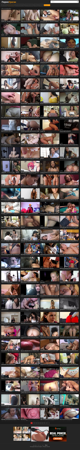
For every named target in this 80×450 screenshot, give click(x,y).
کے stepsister (42, 200)
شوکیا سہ (42, 145)
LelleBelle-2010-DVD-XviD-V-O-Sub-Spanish (48, 323)
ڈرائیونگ (23, 296)
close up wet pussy (24, 351)
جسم (5, 173)
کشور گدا (70, 173)
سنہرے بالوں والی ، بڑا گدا (49, 145)
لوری (11, 36)
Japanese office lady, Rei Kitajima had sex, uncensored (30, 89)
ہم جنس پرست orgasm (63, 214)
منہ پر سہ (3, 420)
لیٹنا (10, 379)
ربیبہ (36, 132)
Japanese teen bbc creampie (6, 282)
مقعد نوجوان (23, 420)
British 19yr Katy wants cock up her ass (67, 48)
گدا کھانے (67, 255)
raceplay (66, 145)
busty (69, 36)
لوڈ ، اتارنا (9, 173)
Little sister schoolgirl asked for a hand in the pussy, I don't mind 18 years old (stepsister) (69, 117)
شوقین (65, 36)
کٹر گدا (72, 200)
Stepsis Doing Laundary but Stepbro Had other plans (49, 254)
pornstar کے (50, 365)
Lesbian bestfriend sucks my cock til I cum (29, 295)
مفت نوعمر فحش (28, 132)
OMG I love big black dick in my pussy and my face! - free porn (49, 419)
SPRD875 (42, 158)
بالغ (64, 420)
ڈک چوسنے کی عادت (63, 63)
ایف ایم (29, 228)
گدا (73, 49)
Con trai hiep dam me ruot (6, 144)
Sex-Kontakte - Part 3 (25, 48)
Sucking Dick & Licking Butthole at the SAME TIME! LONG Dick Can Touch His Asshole (69, 295)
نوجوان (2, 159)
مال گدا (72, 324)
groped (13, 173)
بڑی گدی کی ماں (26, 338)
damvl (8, 145)
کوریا (63, 104)
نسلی (61, 187)
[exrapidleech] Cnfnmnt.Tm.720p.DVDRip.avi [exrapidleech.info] (69, 103)
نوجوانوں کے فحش (45, 104)
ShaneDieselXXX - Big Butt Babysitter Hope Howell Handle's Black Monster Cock (30, 103)
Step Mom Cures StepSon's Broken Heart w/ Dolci (69, 34)
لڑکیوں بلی (23, 63)
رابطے (43, 445)
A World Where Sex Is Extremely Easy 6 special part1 (30, 117)
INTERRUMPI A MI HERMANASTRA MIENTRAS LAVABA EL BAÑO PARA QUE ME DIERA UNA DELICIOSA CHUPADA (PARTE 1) (30, 240)
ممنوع (35, 200)
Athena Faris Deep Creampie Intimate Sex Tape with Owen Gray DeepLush (49, 34)
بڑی (3, 63)
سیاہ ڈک (61, 173)
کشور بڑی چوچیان (58, 145)
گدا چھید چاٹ (62, 296)
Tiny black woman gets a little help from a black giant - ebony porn (69, 21)
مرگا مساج (10, 104)
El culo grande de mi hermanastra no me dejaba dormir (49, 48)
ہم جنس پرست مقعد (14, 77)
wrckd (48, 393)
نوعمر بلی (3, 187)
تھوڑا (66, 22)
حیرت (38, 200)
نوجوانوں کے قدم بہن (33, 365)
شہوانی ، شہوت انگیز (68, 104)
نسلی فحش (29, 104)
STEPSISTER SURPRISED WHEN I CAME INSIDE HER (49, 62)
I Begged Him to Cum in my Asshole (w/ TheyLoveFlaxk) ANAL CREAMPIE (49, 364)
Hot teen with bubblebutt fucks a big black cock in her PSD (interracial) (69, 172)
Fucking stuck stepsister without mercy (28, 199)
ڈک (40, 420)
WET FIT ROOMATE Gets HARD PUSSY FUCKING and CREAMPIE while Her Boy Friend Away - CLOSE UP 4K (30, 158)
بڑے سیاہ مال (46, 338)
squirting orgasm (14, 159)
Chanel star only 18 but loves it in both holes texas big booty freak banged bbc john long (49, 337)
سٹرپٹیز (25, 255)
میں (18, 200)
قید (60, 104)
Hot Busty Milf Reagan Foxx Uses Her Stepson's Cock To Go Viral (10, 323)
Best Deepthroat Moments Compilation (28, 76)
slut (60, 310)
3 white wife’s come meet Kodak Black (8, 364)
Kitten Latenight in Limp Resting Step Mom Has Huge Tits (30, 282)
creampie (71, 118)
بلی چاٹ (18, 214)
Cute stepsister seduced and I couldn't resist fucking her (49, 199)
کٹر (7, 338)
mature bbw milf (15, 351)
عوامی (46, 173)
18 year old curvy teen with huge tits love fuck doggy (30, 21)
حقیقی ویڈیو (39, 159)
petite (72, 22)
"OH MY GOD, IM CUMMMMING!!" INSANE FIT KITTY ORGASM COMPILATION (49, 144)
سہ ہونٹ (37, 351)
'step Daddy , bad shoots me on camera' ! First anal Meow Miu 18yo (10, 419)
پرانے (35, 22)
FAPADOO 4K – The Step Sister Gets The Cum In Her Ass (10, 21)
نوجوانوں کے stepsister (55, 49)
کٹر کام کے (3, 228)
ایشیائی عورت (74, 63)
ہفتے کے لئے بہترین (19, 5)
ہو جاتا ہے (34, 393)
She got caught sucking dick (65, 131)
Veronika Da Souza (44, 117)
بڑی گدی (64, 173)
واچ (64, 324)
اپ (51, 310)
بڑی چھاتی (47, 420)
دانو (41, 393)
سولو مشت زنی (57, 406)
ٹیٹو (43, 36)
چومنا (55, 36)
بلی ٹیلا (10, 118)
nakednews (32, 255)
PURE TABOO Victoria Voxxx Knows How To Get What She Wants (30, 323)
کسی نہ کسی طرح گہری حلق (34, 338)
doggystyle (6, 159)
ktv (66, 406)
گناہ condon (42, 214)
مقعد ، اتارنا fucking (45, 49)
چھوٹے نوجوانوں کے (5, 379)
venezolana (42, 173)
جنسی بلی (31, 310)
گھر (37, 77)
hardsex (48, 214)
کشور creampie (29, 173)
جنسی (47, 132)
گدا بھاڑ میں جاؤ (55, 77)
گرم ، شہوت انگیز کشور (8, 22)
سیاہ (45, 365)
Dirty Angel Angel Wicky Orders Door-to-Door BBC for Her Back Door (10, 62)
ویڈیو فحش (23, 228)
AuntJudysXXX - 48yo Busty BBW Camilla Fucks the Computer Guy (10, 350)
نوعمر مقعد (76, 200)
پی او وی (61, 393)
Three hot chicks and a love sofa (27, 268)
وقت (13, 104)
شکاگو (71, 269)
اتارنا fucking (24, 200)
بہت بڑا (25, 22)
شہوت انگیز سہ (4, 351)
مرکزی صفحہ (4, 5)
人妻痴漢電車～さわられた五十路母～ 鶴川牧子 (10, 172)
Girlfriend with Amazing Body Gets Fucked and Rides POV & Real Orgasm (49, 295)
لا (53, 104)
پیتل (9, 269)
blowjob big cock (36, 145)
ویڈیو (51, 77)
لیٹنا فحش (53, 173)
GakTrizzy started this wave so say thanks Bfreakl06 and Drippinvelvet (69, 268)
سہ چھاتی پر (9, 351)
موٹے (65, 283)
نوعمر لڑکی (62, 145)
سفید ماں (67, 420)
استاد (37, 173)
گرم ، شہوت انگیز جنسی (54, 379)
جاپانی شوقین (4, 36)
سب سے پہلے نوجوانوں (64, 49)
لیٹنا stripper (62, 269)
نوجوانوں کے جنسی (71, 159)
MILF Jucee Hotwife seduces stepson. (47, 378)
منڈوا (35, 63)
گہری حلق (63, 132)
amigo (22, 338)
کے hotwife (15, 200)
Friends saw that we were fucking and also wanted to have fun (30, 405)
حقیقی (2, 22)
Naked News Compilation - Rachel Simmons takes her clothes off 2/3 (30, 254)
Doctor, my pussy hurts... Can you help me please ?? (69, 378)
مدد (73, 379)
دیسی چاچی (67, 351)
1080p (2, 269)
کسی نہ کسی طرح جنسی (45, 379)
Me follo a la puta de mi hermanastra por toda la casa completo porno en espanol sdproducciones (49, 103)
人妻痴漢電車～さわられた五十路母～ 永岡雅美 (68, 62)
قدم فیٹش (13, 118)
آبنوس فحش (23, 132)
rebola (51, 228)
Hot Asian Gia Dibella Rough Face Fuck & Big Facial (30, 309)
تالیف (13, 379)
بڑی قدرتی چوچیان (6, 132)
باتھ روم (42, 132)
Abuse (46, 445)
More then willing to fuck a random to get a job (49, 76)
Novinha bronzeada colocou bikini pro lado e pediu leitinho (69, 199)
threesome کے (6, 77)
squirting (2, 173)
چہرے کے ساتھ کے (54, 255)
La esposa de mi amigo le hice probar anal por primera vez (30, 337)
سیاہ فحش (69, 22)
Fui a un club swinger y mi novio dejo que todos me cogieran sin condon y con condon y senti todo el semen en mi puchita (49, 213)
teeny (7, 296)
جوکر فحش (37, 214)
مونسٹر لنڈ (16, 187)
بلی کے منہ (23, 324)
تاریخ (36, 5)
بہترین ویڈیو (11, 5)
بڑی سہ (22, 22)
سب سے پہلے (16, 104)
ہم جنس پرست (32, 296)
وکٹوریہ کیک (32, 214)
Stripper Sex (42, 131)
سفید (14, 365)
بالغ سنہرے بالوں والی (48, 283)
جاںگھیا (61, 379)
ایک (30, 269)
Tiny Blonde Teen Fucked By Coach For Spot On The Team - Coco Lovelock (30, 144)
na (9, 393)
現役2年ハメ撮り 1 (4, 34)
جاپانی (24, 118)
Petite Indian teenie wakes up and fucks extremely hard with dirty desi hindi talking (69, 350)
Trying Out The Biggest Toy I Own (46, 405)
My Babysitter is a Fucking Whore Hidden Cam (68, 309)
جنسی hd (2, 145)
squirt (71, 214)
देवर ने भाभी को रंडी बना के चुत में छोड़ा (66, 419)
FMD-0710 (23, 227)
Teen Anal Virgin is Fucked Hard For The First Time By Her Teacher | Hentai (30, 172)
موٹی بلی (30, 393)
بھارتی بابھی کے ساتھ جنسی (26, 36)
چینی (61, 406)
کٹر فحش (70, 420)
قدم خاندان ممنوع (30, 200)
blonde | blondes (29, 145)
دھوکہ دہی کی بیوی (9, 365)
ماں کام (54, 283)
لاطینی (14, 228)
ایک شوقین (51, 104)
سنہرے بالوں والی (12, 420)
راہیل (22, 255)
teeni (45, 393)
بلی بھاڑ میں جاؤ (4, 104)
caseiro (48, 228)
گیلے (4, 365)
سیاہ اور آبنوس (12, 338)
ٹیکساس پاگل (51, 338)
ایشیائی (63, 406)
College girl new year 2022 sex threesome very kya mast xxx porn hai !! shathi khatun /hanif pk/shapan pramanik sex (10, 76)
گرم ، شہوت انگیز (50, 22)
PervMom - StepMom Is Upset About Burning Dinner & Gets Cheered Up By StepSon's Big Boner (69, 89)
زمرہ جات (40, 5)
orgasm (16, 283)
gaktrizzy (77, 269)
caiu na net (3, 393)
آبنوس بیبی (62, 22)
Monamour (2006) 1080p (6, 268)
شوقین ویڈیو (47, 77)
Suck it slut (42, 282)
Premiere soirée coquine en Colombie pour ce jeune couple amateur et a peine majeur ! (69, 337)
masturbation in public (8, 200)
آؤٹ (21, 187)
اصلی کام (49, 173)
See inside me (23, 419)
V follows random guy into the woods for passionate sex (49, 350)
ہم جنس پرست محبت (26, 269)
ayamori (11, 145)
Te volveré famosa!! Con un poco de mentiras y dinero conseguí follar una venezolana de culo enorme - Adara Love (49, 172)
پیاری (4, 296)
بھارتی (61, 420)
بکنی (69, 214)
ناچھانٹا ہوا (23, 49)
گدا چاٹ (30, 324)
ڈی (6, 228)
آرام (22, 283)
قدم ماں (24, 283)
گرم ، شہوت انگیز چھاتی (32, 420)
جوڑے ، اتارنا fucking (49, 200)
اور (2, 49)
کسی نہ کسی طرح (36, 310)
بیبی (8, 36)
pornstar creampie (69, 187)
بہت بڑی (11, 187)
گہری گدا (26, 104)
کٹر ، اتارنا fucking (25, 77)
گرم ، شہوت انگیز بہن (25, 365)
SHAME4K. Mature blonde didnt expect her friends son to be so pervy (69, 240)
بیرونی (2, 200)
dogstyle (45, 228)
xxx (9, 77)
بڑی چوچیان (8, 187)
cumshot (4, 49)
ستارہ (55, 338)
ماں (67, 36)
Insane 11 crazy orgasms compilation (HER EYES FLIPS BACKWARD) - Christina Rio (10, 378)
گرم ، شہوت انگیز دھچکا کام (14, 49)
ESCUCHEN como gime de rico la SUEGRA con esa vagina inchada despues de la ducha (10, 405)
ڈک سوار (51, 296)
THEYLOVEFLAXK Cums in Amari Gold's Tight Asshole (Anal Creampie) (69, 227)
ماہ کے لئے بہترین (29, 5)
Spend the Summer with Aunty (7, 131)
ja (40, 159)
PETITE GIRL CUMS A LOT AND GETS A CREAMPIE (49, 21)
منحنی (71, 255)
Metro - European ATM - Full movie (46, 268)
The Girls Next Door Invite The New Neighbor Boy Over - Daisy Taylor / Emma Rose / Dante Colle (30, 364)
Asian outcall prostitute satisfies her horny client (10, 89)
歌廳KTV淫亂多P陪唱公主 (64, 405)
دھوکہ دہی (68, 310)
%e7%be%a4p (69, 406)
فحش (73, 187)
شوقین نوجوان (46, 296)
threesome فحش (56, 187)
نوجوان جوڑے (64, 200)
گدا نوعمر (42, 77)
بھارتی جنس (34, 36)
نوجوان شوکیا (62, 351)
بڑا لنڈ (22, 104)
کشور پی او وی (23, 145)
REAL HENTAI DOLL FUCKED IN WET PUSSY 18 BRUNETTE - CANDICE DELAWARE (30, 62)
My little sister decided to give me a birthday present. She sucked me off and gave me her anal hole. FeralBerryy (10, 48)
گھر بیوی (70, 296)
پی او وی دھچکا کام (32, 77)
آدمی (51, 351)
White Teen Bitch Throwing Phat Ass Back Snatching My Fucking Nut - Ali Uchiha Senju (69, 144)
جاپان (22, 118)
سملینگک (4, 338)
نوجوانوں (15, 22)
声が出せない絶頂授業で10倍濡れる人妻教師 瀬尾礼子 (10, 240)
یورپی (37, 36)
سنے (7, 269)
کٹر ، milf (62, 36)
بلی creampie (62, 118)
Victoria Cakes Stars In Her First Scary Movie (29, 213)
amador (41, 228)
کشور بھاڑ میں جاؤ (30, 22)
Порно (5, 2)
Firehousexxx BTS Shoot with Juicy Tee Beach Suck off (10, 254)
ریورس (57, 187)
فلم (41, 269)
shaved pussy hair (17, 379)
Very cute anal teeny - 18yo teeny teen (8, 295)
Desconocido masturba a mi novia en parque (9, 199)
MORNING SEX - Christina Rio (65, 158)
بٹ (1, 63)
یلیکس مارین (53, 214)
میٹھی (28, 255)
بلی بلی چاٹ (11, 214)
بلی (73, 214)
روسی (64, 393)
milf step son (39, 393)
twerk (69, 324)
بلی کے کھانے (62, 255)
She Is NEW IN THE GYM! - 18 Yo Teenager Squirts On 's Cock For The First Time (10, 158)
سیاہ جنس (64, 187)
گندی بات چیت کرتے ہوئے (74, 351)
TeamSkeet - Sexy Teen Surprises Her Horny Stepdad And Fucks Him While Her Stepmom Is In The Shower (69, 254)
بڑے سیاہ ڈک (52, 420)
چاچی (2, 132)
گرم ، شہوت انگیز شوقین (44, 187)
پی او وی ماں (13, 132)
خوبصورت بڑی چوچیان (47, 310)
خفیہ (62, 310)
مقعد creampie (23, 173)
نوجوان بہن (65, 379)
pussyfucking (33, 379)
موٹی (9, 255)
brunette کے (28, 63)
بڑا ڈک (68, 63)
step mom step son (24, 393)
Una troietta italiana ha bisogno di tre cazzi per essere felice (30, 378)
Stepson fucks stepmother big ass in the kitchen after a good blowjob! (69, 364)
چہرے (25, 310)
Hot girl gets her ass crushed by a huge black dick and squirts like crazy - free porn (49, 89)
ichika (6, 145)
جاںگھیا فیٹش (5, 118)
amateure (50, 132)
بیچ (5, 255)
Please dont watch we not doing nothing (67, 323)
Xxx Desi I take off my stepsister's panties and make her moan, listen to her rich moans (30, 34)
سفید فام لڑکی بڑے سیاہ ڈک (73, 145)
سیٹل (2, 365)
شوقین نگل (34, 406)
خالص (11, 393)
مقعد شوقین (19, 22)
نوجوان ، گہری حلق (35, 104)
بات (25, 296)
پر (16, 420)
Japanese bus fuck (4, 309)
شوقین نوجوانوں (63, 159)
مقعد (47, 49)
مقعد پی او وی (46, 36)
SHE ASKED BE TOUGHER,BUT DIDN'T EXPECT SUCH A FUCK (69, 76)
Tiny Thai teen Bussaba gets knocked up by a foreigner (49, 309)
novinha (7, 393)
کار (69, 49)
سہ (57, 283)
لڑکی (2, 77)
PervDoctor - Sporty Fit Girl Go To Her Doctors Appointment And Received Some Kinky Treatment (10, 213)
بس (1, 310)
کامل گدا (75, 118)
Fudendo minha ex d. (44, 227)
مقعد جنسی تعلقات (9, 63)
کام (41, 104)
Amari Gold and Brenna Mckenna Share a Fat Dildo (10, 337)
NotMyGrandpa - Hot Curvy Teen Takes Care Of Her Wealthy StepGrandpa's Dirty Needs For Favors (69, 282)
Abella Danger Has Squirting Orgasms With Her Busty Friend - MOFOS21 (69, 213)
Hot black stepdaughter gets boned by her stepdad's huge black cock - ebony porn (30, 131)
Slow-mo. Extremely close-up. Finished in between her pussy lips (30, 350)
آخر (14, 310)
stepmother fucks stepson (65, 365)
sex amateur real (43, 22)
